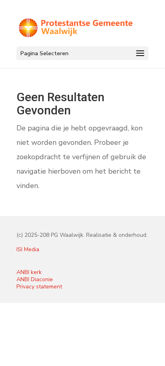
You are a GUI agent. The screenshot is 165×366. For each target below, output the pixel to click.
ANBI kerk (29, 272)
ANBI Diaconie (34, 279)
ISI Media (27, 249)
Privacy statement (39, 286)
